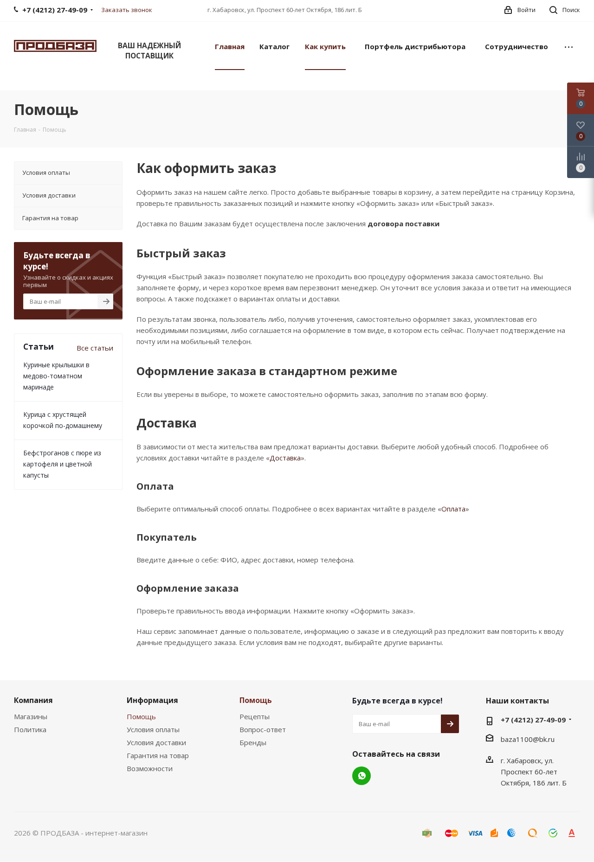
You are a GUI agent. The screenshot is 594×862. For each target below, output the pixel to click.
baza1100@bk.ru (528, 739)
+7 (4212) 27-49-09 (533, 719)
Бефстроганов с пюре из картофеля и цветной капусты (62, 463)
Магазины (30, 716)
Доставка (285, 457)
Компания (33, 700)
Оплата (453, 508)
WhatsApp (361, 775)
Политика (30, 729)
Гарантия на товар (158, 755)
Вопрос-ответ (262, 729)
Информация (152, 700)
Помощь (141, 716)
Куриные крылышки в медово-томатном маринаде (56, 375)
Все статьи (95, 347)
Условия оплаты (153, 729)
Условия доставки (156, 742)
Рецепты (254, 716)
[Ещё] (568, 46)
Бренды (252, 742)
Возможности (150, 768)
